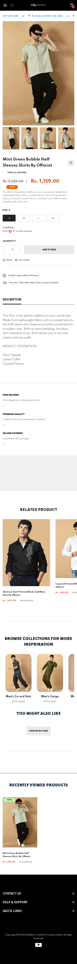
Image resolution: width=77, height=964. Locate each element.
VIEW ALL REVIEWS (16, 173)
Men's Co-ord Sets (18, 696)
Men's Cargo (50, 696)
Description (12, 299)
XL (53, 218)
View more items (38, 731)
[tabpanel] (38, 73)
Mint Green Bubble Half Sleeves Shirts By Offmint (16, 855)
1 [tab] (20, 120)
